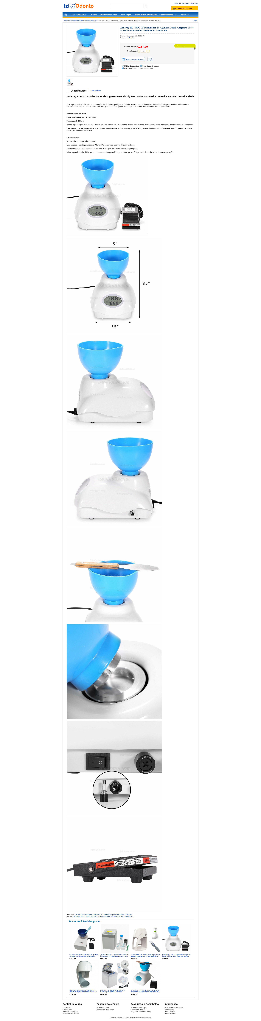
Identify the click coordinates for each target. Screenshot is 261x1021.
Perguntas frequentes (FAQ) (140, 1012)
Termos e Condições (70, 1012)
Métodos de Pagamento (105, 1010)
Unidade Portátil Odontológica (145, 15)
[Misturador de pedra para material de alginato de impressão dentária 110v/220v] (84, 974)
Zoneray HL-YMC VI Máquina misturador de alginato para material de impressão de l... (145, 955)
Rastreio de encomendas (173, 1008)
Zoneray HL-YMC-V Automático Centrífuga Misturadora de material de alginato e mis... (114, 955)
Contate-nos (194, 3)
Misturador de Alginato (90, 20)
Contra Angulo (125, 15)
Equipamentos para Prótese (75, 20)
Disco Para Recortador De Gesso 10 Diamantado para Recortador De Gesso (103, 915)
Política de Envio (103, 1008)
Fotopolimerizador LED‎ (168, 15)
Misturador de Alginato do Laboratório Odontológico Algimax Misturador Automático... (112, 991)
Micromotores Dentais (108, 15)
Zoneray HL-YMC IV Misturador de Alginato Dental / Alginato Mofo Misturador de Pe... (176, 955)
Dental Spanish (170, 1013)
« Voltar (195, 20)
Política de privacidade (71, 1013)
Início (65, 20)
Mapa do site (169, 1010)
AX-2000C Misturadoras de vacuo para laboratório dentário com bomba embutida (103, 917)
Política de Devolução (138, 1008)
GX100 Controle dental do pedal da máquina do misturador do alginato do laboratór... (83, 955)
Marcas (94, 15)
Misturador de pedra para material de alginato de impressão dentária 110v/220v (83, 991)
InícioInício (65, 15)
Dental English (169, 1012)
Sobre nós (66, 1008)
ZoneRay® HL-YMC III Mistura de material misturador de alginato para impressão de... (145, 991)
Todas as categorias (78, 15)
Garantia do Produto (137, 1010)
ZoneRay (132, 38)
